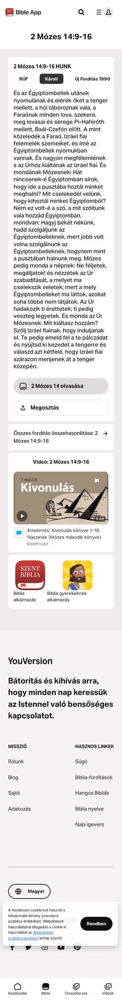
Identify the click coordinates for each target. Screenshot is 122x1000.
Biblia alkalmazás (25, 596)
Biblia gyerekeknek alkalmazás (67, 596)
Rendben (96, 923)
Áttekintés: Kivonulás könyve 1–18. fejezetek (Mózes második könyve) (67, 534)
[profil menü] (104, 12)
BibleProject (37, 543)
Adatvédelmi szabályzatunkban (30, 934)
